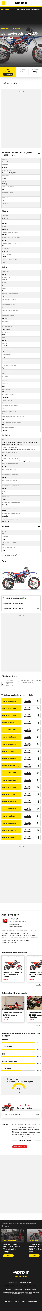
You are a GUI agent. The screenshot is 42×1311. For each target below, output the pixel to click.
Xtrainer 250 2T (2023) (9, 737)
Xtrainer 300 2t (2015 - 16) (10, 766)
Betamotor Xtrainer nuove (14, 608)
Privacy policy (13, 1282)
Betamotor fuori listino (9, 942)
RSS (35, 1286)
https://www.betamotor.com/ (16, 926)
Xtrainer (17, 28)
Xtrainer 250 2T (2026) (9, 759)
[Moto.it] (21, 3)
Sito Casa (33, 931)
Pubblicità (23, 1286)
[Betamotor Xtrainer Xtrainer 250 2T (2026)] (38, 758)
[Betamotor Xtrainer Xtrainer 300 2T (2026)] (38, 830)
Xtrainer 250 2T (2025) (9, 751)
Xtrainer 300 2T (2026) (9, 830)
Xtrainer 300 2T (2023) (9, 809)
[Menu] (39, 3)
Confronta (9, 74)
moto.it (17, 1301)
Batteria (5, 526)
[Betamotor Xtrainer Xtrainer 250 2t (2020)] (38, 715)
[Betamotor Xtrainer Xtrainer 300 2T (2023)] (38, 809)
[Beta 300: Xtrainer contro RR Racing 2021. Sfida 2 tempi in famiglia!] (12, 1235)
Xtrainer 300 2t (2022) (9, 802)
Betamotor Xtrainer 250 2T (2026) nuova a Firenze (12, 974)
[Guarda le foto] (21, 45)
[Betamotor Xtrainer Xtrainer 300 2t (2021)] (38, 794)
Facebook (25, 933)
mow (23, 1301)
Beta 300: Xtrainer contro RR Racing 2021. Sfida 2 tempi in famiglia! (13, 1248)
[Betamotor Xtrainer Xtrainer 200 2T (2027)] (38, 701)
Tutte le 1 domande (19, 1146)
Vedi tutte (38, 985)
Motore (4, 267)
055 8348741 (12, 923)
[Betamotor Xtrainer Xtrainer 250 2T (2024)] (38, 744)
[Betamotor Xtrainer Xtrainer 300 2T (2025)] (38, 823)
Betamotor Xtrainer (25, 1106)
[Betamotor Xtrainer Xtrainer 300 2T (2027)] (38, 837)
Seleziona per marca (23, 9)
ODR (30, 1286)
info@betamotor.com (14, 924)
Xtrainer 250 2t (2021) (9, 723)
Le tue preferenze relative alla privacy (13, 1310)
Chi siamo (9, 1289)
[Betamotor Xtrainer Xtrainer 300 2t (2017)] (38, 773)
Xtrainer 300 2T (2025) (9, 823)
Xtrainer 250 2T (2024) (9, 744)
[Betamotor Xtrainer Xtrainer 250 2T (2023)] (38, 737)
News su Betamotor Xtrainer (11, 935)
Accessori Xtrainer (8, 931)
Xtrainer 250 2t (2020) (9, 715)
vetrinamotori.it (32, 1301)
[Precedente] (4, 578)
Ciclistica (5, 435)
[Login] (3, 3)
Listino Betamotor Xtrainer (19, 938)
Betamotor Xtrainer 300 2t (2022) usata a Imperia (12, 1014)
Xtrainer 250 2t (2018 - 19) (10, 708)
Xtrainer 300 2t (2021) (9, 794)
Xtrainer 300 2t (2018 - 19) (10, 780)
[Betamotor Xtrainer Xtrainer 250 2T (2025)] (38, 751)
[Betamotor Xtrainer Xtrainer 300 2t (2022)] (38, 801)
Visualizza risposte (26, 1141)
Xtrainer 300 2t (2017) (9, 773)
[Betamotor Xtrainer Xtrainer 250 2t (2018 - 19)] (38, 708)
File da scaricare (9, 676)
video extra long (10, 1241)
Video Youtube (22, 931)
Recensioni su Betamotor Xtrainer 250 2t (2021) (20, 1035)
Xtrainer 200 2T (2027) (9, 701)
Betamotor (6, 28)
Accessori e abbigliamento (10, 933)
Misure (4, 210)
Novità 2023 (33, 1241)
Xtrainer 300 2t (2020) (9, 787)
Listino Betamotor (25, 940)
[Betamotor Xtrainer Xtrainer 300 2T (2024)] (38, 816)
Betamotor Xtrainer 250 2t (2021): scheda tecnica (16, 153)
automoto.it (8, 1301)
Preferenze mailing (30, 1289)
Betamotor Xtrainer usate (14, 603)
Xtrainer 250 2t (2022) (9, 730)
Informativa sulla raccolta (8, 1308)
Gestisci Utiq (18, 1289)
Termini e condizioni (25, 1282)
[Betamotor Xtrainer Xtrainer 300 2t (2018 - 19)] (38, 780)
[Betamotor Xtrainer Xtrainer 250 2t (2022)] (38, 730)
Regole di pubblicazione (11, 1286)
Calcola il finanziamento (13, 598)
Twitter (34, 933)
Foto (3, 561)
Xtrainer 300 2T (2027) (9, 837)
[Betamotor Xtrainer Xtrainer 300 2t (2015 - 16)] (38, 765)
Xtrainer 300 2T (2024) (9, 816)
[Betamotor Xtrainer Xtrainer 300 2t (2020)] (38, 787)
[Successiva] (37, 578)
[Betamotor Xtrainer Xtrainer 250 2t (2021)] (38, 722)
